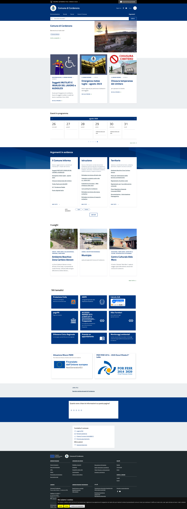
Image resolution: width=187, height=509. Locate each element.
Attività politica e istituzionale (124, 253)
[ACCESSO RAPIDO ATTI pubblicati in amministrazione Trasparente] (102, 320)
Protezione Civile (60, 296)
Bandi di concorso (76, 490)
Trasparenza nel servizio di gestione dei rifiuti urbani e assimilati (103, 489)
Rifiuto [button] (66, 506)
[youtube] (125, 8)
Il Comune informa (67, 77)
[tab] (88, 141)
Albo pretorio (75, 492)
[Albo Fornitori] (131, 320)
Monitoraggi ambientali (120, 334)
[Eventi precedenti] (52, 118)
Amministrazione (54, 461)
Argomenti (132, 14)
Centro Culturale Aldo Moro (122, 258)
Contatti (52, 484)
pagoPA (56, 312)
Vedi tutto (133, 143)
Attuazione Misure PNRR (63, 354)
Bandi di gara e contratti (77, 488)
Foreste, (54, 252)
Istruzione (87, 160)
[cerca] (135, 8)
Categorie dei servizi (77, 461)
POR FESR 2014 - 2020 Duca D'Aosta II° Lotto (112, 356)
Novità (118, 461)
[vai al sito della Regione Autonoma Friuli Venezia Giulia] (64, 2)
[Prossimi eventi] (135, 118)
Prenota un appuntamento (88, 335)
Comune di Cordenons (61, 25)
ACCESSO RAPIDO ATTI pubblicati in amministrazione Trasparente (89, 316)
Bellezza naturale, (69, 252)
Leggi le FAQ (80, 431)
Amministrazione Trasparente (80, 484)
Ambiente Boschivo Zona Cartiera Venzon (62, 258)
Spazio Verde (61, 253)
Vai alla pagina (56, 100)
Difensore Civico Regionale (64, 334)
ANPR (84, 296)
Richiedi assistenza (82, 434)
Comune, (84, 252)
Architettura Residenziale (93, 252)
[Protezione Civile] (73, 302)
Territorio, (55, 253)
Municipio (86, 255)
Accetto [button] (60, 506)
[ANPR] (102, 302)
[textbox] (93, 410)
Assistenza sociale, (57, 77)
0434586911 (85, 436)
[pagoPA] (73, 320)
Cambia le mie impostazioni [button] (77, 506)
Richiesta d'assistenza (100, 493)
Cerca (133, 19)
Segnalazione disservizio (100, 496)
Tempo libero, (60, 252)
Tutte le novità (54, 38)
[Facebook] (122, 8)
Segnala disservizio (82, 445)
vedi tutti (93, 215)
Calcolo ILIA (115, 296)
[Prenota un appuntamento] (102, 338)
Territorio (115, 160)
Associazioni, (114, 252)
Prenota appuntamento (83, 439)
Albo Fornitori (116, 312)
